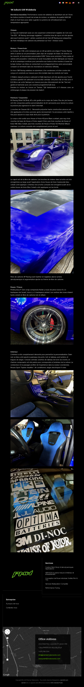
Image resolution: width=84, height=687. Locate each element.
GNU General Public (57, 683)
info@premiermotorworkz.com (49, 655)
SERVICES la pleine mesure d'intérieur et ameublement (59, 573)
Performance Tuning (52, 588)
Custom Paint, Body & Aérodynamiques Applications (59, 568)
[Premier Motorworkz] (9, 3)
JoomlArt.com (64, 680)
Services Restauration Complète (56, 584)
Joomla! (23, 683)
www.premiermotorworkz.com (49, 659)
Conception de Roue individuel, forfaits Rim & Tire (61, 579)
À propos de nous (12, 604)
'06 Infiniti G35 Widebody (23, 9)
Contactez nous (11, 608)
